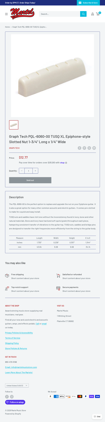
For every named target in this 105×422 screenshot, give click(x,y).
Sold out (30, 180)
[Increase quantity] (35, 170)
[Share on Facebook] (79, 148)
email (44, 323)
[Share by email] (94, 148)
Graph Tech (14, 148)
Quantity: (13, 170)
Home (7, 27)
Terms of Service (12, 338)
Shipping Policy (12, 343)
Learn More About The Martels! (19, 372)
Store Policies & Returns (16, 348)
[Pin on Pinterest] (84, 148)
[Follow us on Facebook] (7, 396)
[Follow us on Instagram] (12, 396)
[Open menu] (6, 14)
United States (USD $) (15, 385)
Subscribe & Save (90, 3)
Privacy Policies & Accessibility (19, 332)
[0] (97, 13)
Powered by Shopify (13, 414)
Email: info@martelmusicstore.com (21, 367)
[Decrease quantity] (21, 170)
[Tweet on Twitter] (89, 148)
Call (37, 323)
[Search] (83, 14)
